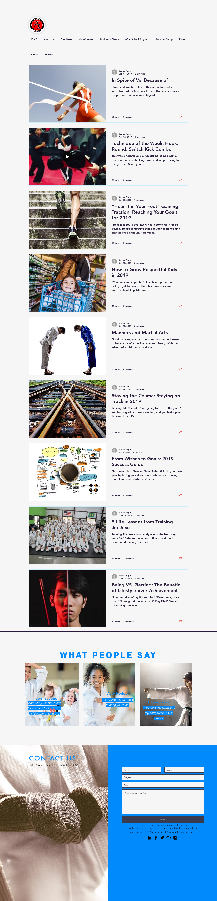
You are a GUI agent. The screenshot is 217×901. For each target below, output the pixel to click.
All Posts (33, 54)
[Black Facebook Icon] (155, 837)
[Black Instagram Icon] (175, 837)
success (49, 54)
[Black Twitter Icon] (162, 837)
